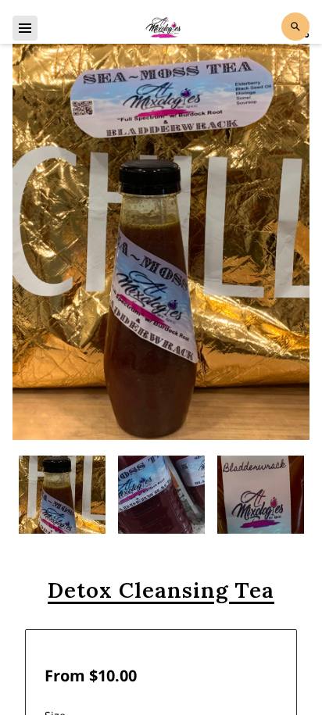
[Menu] (25, 28)
